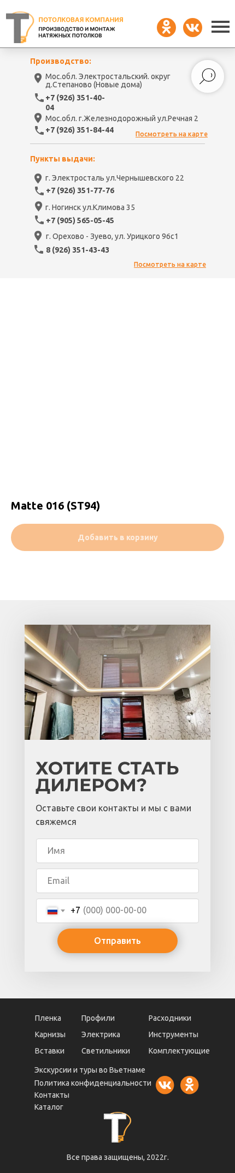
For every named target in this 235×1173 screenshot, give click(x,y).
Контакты (51, 1095)
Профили (98, 1018)
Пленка (48, 1018)
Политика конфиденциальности (92, 1083)
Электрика (100, 1034)
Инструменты (173, 1034)
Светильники (105, 1050)
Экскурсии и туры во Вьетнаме (89, 1070)
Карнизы (50, 1034)
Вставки (49, 1050)
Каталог (48, 1107)
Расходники (170, 1018)
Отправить (117, 940)
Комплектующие (179, 1050)
